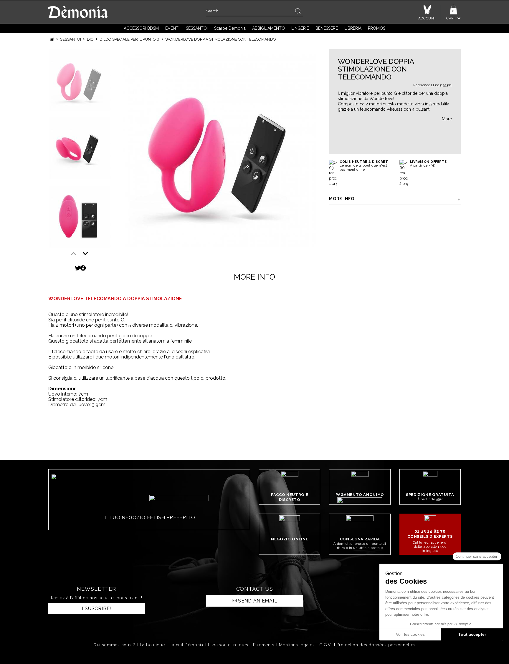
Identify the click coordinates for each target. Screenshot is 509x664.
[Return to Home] (52, 39)
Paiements (263, 645)
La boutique (152, 645)
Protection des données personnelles (376, 645)
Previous (73, 253)
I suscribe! (96, 608)
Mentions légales (297, 645)
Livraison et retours (228, 645)
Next (85, 253)
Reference (421, 85)
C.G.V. (325, 645)
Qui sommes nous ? (114, 645)
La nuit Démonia (186, 645)
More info (341, 198)
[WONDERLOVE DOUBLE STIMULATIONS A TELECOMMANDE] (219, 149)
